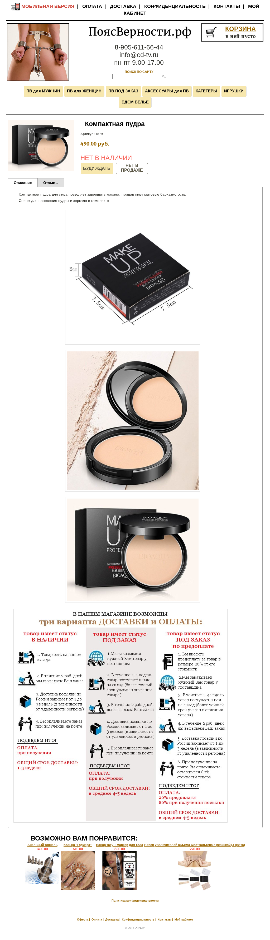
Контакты (227, 6)
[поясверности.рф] (38, 80)
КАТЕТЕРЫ (206, 91)
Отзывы (51, 183)
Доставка (123, 6)
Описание (23, 183)
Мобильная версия (47, 6)
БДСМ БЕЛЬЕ (135, 102)
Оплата (92, 6)
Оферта (82, 919)
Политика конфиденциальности (135, 900)
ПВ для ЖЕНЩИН (84, 91)
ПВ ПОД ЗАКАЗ (123, 91)
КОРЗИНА (240, 28)
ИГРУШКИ (234, 91)
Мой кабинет (184, 919)
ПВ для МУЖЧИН (43, 91)
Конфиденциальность (175, 6)
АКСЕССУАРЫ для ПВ (167, 91)
